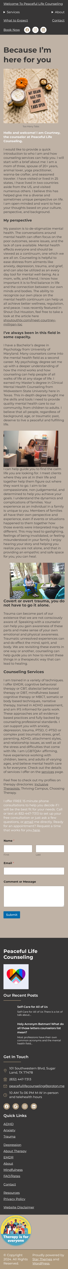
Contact (58, 20)
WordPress (41, 1263)
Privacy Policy (14, 1199)
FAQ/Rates (11, 1176)
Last (38, 854)
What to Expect (15, 20)
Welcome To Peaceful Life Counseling (33, 4)
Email (9, 863)
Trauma (9, 1136)
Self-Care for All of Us (32, 1006)
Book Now (11, 30)
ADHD (8, 1124)
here (36, 830)
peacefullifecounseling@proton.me (37, 1086)
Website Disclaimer (18, 1207)
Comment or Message (20, 881)
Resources (11, 1193)
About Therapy (15, 1151)
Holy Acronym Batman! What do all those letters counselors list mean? (40, 1028)
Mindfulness (13, 1170)
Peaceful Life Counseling (20, 954)
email (28, 822)
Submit (11, 914)
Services (13, 12)
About (60, 12)
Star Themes (42, 1259)
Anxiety (9, 1130)
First (6, 854)
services (47, 772)
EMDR (8, 1157)
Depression (12, 1145)
